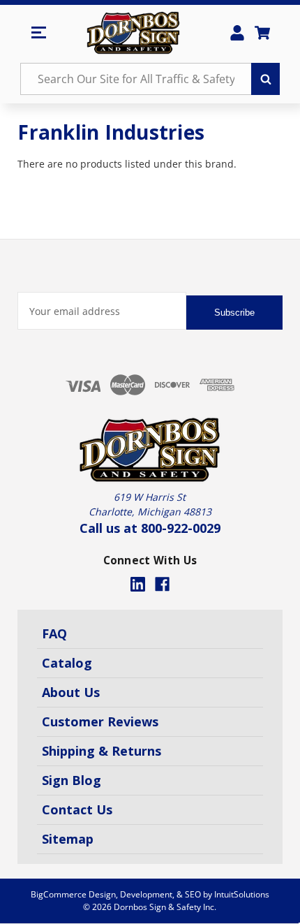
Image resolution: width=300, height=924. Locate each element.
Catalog (67, 662)
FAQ (54, 633)
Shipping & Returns (101, 750)
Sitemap (67, 838)
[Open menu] (38, 32)
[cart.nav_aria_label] (262, 33)
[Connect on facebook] (162, 584)
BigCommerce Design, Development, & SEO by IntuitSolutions (150, 894)
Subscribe (234, 312)
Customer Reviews (100, 721)
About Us (71, 692)
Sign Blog (71, 780)
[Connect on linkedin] (137, 584)
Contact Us (77, 809)
